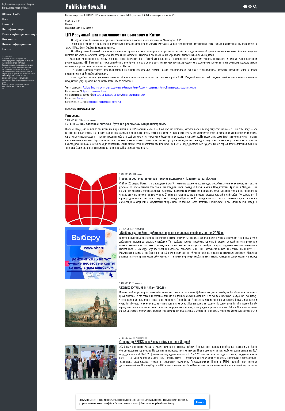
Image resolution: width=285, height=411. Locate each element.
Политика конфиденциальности (16, 44)
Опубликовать (8, 4)
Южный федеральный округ (133, 94)
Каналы (8, 24)
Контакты (6, 49)
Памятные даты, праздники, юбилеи (181, 87)
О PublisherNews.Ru (11, 14)
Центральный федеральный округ (107, 94)
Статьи (4, 88)
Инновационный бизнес (155, 87)
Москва (103, 91)
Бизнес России (139, 87)
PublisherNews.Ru (85, 6)
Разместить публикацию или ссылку (18, 34)
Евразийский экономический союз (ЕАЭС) (105, 102)
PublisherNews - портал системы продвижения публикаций (107, 87)
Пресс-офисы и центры (13, 29)
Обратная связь (9, 39)
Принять (200, 402)
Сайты (5, 19)
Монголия (80, 98)
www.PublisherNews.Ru (9, 86)
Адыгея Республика (91, 91)
